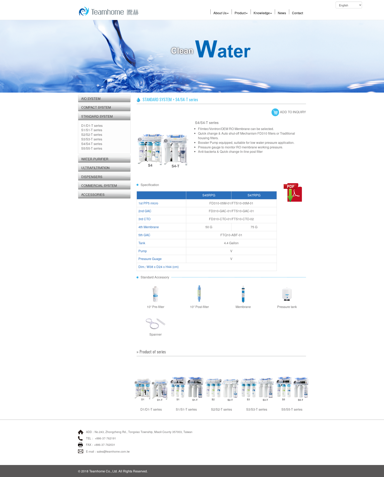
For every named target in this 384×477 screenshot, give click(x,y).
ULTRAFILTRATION (95, 167)
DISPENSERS (91, 176)
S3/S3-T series (91, 139)
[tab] (104, 98)
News (282, 13)
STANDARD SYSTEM (97, 116)
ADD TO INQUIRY (292, 112)
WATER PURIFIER (94, 159)
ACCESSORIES (93, 194)
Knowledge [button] (262, 13)
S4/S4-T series (91, 143)
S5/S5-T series (91, 148)
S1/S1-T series (91, 130)
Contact (297, 13)
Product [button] (240, 13)
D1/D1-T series (92, 125)
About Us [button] (220, 13)
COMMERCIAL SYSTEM (99, 185)
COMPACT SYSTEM (96, 107)
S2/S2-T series (91, 134)
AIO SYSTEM (90, 98)
